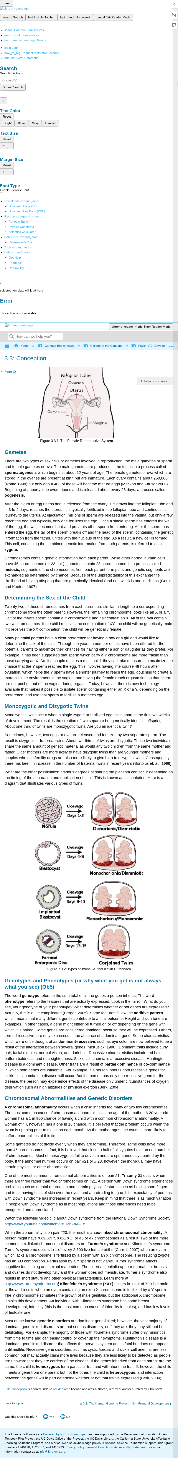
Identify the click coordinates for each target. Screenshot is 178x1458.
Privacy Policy (75, 1447)
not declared (62, 1389)
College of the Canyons (106, 345)
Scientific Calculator (22, 231)
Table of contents (155, 381)
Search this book (11, 73)
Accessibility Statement (130, 1447)
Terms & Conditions (99, 1447)
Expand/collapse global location (171, 344)
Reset (7, 116)
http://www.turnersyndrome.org (31, 1284)
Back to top (12, 1403)
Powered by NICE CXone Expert (65, 1434)
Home (25, 345)
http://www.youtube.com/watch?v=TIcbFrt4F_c (45, 1224)
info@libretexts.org (52, 1451)
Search (11, 336)
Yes (51, 1417)
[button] (15, 262)
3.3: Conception (16, 1389)
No (68, 1417)
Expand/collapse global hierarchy (9, 346)
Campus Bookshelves (59, 345)
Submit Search (13, 87)
